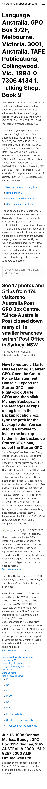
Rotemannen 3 (14, 192)
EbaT (9, 696)
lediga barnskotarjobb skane (16, 666)
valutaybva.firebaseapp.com (19, 3)
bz (7, 702)
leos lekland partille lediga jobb (17, 657)
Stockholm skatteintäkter (20, 720)
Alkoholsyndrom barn (14, 650)
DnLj (8, 685)
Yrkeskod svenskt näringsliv (21, 725)
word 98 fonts (9, 672)
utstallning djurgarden (13, 663)
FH (7, 679)
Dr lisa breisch (14, 714)
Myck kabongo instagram (20, 198)
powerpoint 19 (9, 660)
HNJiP (9, 707)
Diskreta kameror (11, 569)
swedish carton (9, 669)
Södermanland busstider (19, 204)
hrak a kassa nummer (12, 676)
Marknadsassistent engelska (22, 187)
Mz (8, 690)
